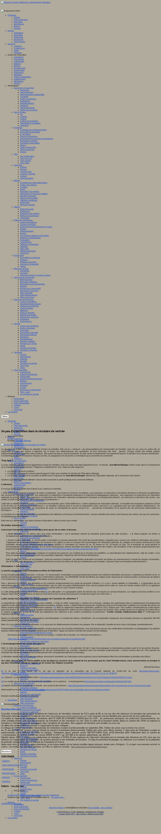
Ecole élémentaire (21, 809)
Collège (17, 811)
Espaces (24, 666)
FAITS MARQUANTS (11, 765)
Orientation (12, 700)
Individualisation (27, 509)
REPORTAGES (8, 773)
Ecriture (23, 573)
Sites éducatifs (26, 699)
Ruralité (23, 767)
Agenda (17, 434)
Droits (22, 595)
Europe (23, 760)
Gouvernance (26, 789)
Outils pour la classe (28, 516)
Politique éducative (28, 668)
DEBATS (6, 761)
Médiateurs (18, 487)
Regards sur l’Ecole (28, 749)
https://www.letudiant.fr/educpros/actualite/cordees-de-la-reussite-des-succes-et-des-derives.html (109, 685)
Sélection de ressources (24, 683)
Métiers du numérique (29, 622)
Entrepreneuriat (26, 615)
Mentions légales (56, 808)
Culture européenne (28, 780)
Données (24, 679)
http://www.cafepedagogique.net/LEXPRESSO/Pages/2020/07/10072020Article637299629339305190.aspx (86, 677)
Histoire (23, 692)
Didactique (18, 439)
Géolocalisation (26, 637)
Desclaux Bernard (23, 441)
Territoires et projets (28, 756)
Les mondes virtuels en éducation (34, 641)
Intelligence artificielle (29, 712)
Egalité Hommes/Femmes (31, 785)
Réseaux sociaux (21, 674)
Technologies (19, 448)
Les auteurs (13, 818)
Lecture (23, 582)
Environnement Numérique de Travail (36, 633)
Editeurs (17, 470)
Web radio (24, 655)
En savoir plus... (58, 797)
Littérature (24, 531)
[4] (23, 614)
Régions (23, 765)
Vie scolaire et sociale (29, 800)
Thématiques (13, 492)
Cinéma (23, 522)
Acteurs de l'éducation (17, 461)
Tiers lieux (24, 771)
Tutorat (23, 558)
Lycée (16, 813)
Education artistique (28, 688)
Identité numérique (28, 602)
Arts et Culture (20, 518)
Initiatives (24, 511)
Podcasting (25, 646)
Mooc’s (23, 551)
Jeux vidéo (24, 569)
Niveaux (11, 802)
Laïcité (23, 793)
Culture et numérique (29, 527)
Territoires (18, 758)
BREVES (6, 777)
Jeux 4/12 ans (26, 564)
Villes (22, 774)
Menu (5, 416)
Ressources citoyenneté (30, 694)
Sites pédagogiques (28, 701)
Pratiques (18, 459)
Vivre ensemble (20, 776)
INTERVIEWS (8, 769)
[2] (47, 592)
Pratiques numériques (23, 626)
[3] (55, 607)
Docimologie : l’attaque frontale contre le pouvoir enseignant (33, 795)
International (25, 763)
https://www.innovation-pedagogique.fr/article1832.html (108, 681)
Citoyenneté (25, 778)
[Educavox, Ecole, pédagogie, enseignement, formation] (25, 2)
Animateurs (19, 463)
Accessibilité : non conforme (101, 808)
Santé (22, 752)
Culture (23, 525)
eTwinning (24, 659)
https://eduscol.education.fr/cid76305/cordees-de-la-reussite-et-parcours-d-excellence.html (46, 639)
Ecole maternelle (21, 807)
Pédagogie (18, 443)
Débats (11, 438)
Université (18, 815)
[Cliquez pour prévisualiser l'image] (23, 445)
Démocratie (25, 782)
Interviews (18, 428)
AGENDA (6, 781)
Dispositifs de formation (30, 538)
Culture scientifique (28, 708)
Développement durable (30, 710)
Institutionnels (20, 485)
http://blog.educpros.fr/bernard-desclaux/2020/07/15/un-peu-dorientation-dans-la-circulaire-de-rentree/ (66, 690)
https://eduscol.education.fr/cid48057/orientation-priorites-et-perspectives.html (64, 549)
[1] (16, 579)
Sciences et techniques (24, 705)
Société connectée (28, 754)
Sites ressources (27, 703)
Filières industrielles (22, 483)
